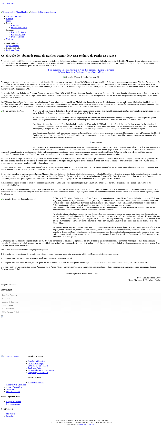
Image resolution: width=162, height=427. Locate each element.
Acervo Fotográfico (14, 387)
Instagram (82, 424)
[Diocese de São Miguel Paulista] (28, 12)
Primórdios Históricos (36, 361)
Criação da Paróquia (36, 363)
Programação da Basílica (38, 373)
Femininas (10, 416)
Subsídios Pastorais (9, 295)
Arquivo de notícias (36, 382)
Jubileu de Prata (34, 368)
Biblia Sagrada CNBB (10, 312)
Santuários (6, 298)
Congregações (7, 305)
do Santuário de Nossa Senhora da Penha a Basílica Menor (81, 72)
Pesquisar (5, 284)
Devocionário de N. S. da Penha (41, 370)
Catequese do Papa (7, 3)
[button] (9, 23)
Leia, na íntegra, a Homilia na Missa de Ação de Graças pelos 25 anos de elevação (81, 70)
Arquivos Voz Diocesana (16, 385)
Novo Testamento (13, 404)
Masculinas (10, 414)
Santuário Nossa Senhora (38, 366)
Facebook (91, 424)
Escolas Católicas (8, 309)
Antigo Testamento (13, 402)
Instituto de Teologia (10, 302)
